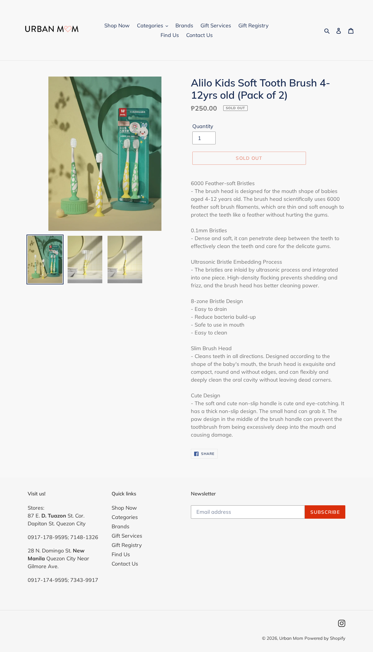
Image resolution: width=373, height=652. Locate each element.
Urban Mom (291, 638)
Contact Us (125, 564)
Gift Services (127, 536)
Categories (125, 517)
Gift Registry (127, 545)
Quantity (202, 126)
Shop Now (124, 508)
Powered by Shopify (325, 638)
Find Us (121, 554)
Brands (120, 526)
